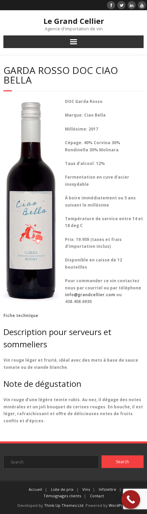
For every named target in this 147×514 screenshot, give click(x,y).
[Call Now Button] (130, 499)
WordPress (119, 505)
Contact (97, 495)
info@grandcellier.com (90, 295)
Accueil (35, 489)
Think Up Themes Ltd (63, 505)
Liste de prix (62, 489)
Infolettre (107, 489)
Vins (86, 489)
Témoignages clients (62, 495)
